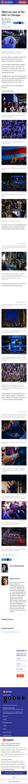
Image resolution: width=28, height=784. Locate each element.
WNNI (22, 709)
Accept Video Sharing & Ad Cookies (14, 772)
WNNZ (10, 709)
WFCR (7, 709)
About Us (5, 716)
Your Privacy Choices (14, 781)
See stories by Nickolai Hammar (10, 632)
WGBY (4, 709)
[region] (14, 760)
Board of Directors (7, 732)
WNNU (14, 709)
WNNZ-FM (18, 709)
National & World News (9, 554)
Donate (23, 2)
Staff (4, 729)
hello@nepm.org (9, 713)
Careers (5, 725)
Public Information (7, 735)
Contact (5, 719)
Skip (14, 777)
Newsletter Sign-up (7, 722)
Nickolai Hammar (6, 23)
